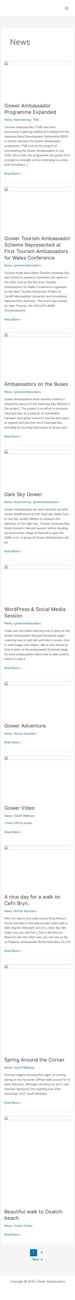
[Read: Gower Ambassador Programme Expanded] (37, 79)
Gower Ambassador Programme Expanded (30, 109)
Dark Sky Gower (23, 494)
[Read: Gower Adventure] (37, 699)
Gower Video (19, 808)
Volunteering (22, 119)
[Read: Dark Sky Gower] (37, 468)
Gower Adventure (25, 726)
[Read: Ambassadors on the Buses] (37, 354)
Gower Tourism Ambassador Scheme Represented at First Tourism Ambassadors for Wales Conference (37, 248)
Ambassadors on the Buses (36, 384)
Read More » (12, 173)
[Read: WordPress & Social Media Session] (37, 583)
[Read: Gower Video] (37, 778)
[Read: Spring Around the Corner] (37, 1008)
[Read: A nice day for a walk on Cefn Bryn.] (37, 867)
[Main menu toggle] (66, 8)
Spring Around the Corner (34, 1060)
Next (37, 1259)
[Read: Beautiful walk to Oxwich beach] (37, 1160)
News (8, 119)
